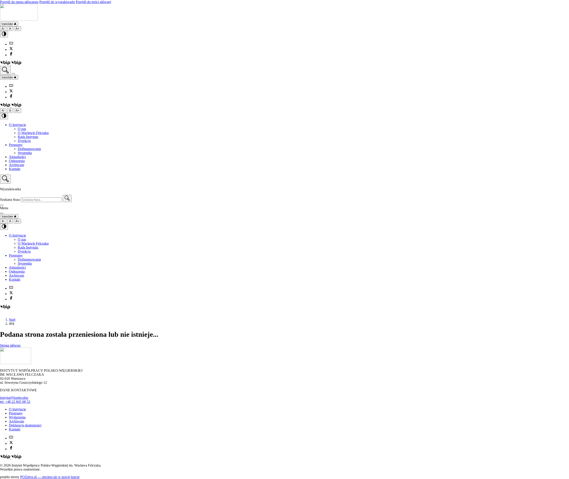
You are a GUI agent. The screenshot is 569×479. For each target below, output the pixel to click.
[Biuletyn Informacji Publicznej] (10, 64)
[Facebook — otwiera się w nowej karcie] (11, 55)
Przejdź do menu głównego (19, 2)
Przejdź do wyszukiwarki (57, 2)
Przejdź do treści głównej (93, 2)
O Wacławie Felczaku (33, 133)
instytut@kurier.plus (14, 398)
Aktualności (17, 157)
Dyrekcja (24, 141)
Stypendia (25, 153)
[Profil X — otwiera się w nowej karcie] (11, 49)
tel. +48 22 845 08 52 (15, 402)
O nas (22, 129)
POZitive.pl (50, 477)
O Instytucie (17, 125)
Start (12, 319)
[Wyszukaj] (5, 70)
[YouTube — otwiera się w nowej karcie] (11, 44)
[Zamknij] (2, 205)
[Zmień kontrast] (4, 34)
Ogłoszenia (17, 161)
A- (3, 28)
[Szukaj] (67, 198)
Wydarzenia (17, 417)
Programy (16, 145)
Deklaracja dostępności (25, 425)
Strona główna (10, 345)
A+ (17, 28)
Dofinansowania (29, 149)
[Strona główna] (19, 19)
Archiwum (16, 165)
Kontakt (14, 169)
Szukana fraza (10, 199)
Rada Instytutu (28, 137)
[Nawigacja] (13, 73)
